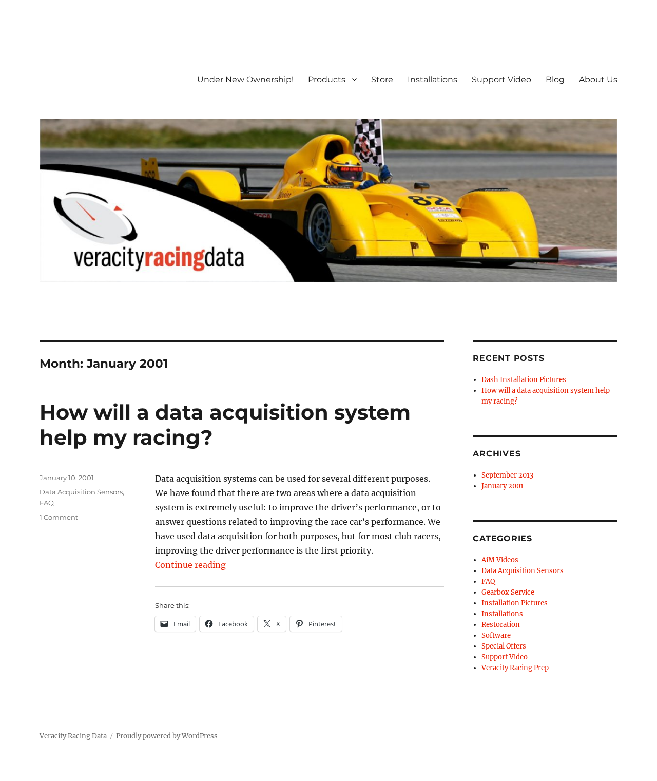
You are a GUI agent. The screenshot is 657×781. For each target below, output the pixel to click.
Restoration (500, 624)
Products (326, 79)
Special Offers (503, 646)
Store (382, 79)
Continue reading (190, 565)
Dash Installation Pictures (523, 379)
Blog (555, 79)
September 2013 (507, 475)
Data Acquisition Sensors (81, 492)
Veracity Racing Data (73, 736)
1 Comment (59, 517)
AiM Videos (499, 560)
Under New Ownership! (245, 79)
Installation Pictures (514, 603)
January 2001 (502, 486)
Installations (432, 79)
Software (496, 635)
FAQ (47, 503)
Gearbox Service (507, 592)
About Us (598, 79)
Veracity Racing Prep (515, 667)
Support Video (501, 79)
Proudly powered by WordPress (167, 736)
